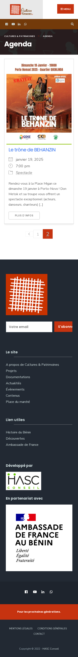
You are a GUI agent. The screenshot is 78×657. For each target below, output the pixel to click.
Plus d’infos (24, 215)
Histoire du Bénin (18, 432)
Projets (11, 371)
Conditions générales (52, 628)
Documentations (18, 377)
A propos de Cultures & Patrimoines (32, 364)
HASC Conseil (50, 648)
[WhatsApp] (25, 24)
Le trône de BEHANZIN (32, 149)
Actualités (13, 383)
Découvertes (15, 438)
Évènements (15, 389)
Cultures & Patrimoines (19, 36)
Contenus (13, 395)
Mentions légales (20, 628)
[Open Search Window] (72, 24)
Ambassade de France (22, 444)
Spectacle (24, 172)
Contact (39, 634)
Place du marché (18, 402)
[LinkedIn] (19, 24)
